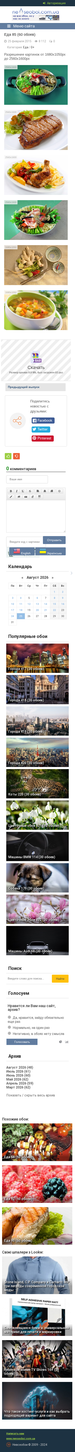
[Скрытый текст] (18, 496)
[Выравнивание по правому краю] (51, 491)
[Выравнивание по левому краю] (37, 491)
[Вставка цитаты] (25, 496)
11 (20, 604)
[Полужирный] (11, 491)
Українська (54, 553)
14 (45, 604)
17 (12, 610)
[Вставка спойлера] (39, 496)
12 (29, 604)
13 (37, 604)
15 (54, 604)
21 (45, 610)
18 (20, 610)
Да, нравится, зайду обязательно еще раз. (36, 1020)
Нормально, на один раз (31, 1028)
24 (12, 616)
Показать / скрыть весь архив (30, 1095)
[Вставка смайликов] (59, 491)
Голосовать (22, 1042)
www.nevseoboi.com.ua (20, 1438)
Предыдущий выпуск (23, 387)
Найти (60, 978)
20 (37, 610)
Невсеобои (36, 14)
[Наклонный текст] (17, 491)
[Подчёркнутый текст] (23, 491)
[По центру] (44, 491)
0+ (32, 47)
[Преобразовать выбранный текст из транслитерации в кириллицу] (32, 496)
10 (12, 604)
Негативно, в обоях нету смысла (38, 1034)
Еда (25, 47)
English (25, 553)
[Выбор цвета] (11, 496)
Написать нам (15, 1433)
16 (62, 604)
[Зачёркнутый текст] (30, 491)
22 (54, 610)
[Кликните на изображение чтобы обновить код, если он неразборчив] (23, 556)
